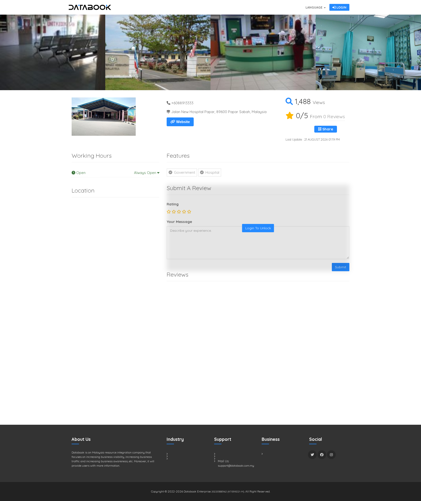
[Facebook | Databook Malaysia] (321, 454)
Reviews (334, 116)
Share (327, 129)
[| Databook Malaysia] (276, 5)
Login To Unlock (258, 228)
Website (182, 122)
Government (184, 172)
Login (340, 7)
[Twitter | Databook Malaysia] (312, 454)
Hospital (211, 172)
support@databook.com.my (236, 465)
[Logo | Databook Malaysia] (90, 7)
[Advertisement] (108, 325)
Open (116, 172)
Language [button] (314, 7)
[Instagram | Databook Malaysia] (331, 454)
